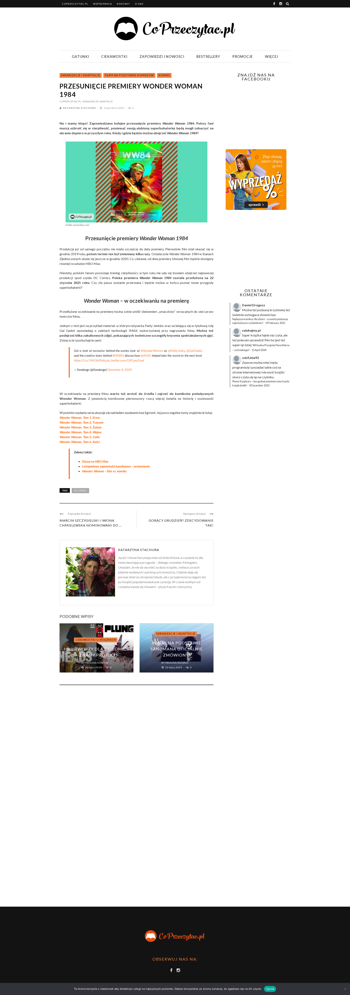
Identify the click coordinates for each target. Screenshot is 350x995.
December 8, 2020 (119, 369)
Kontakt (123, 3)
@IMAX (146, 355)
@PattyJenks (176, 350)
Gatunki (80, 56)
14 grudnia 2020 (114, 107)
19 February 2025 (275, 323)
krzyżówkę (277, 310)
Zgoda (270, 988)
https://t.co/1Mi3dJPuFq (90, 360)
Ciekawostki (114, 56)
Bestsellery (208, 56)
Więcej (271, 56)
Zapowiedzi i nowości (162, 56)
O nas (139, 3)
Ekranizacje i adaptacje (80, 75)
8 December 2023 (259, 385)
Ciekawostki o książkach (96, 639)
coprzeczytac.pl (75, 3)
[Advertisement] (256, 249)
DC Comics (80, 490)
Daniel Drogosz (253, 305)
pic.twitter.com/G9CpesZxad (125, 360)
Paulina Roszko (96, 662)
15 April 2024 (259, 350)
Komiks (164, 75)
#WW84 (118, 355)
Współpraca (102, 3)
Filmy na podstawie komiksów (129, 75)
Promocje (242, 56)
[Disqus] (136, 742)
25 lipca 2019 (174, 667)
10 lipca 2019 (93, 667)
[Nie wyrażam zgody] (345, 989)
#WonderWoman (152, 350)
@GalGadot (194, 350)
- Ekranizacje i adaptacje (97, 101)
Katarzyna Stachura (79, 107)
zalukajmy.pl (251, 330)
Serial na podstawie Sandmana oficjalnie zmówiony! (176, 648)
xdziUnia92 (250, 358)
